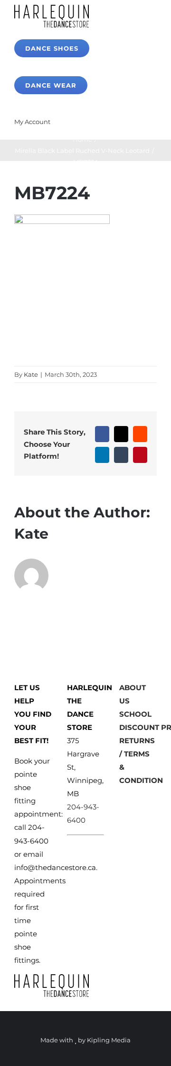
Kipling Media (109, 1040)
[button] (80, 121)
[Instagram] (138, 800)
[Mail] (152, 800)
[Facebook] (123, 800)
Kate (31, 374)
